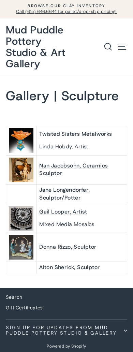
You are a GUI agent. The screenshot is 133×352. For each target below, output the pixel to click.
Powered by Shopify (66, 346)
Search (14, 297)
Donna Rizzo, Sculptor (67, 247)
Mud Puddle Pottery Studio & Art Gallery (36, 46)
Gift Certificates (24, 308)
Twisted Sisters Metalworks (75, 134)
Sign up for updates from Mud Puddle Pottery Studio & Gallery (61, 330)
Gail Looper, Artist (63, 212)
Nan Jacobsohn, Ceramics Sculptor (73, 169)
